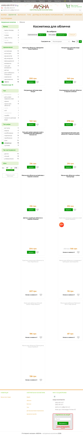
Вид (73, 41)
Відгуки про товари (6, 397)
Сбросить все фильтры (10, 175)
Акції (49, 1)
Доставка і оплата (30, 1)
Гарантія (42, 1)
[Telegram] (18, 5)
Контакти (57, 1)
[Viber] (16, 5)
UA (65, 1)
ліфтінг (41, 34)
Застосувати (10, 170)
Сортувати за (45, 41)
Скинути (72, 34)
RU (70, 1)
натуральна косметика (50, 433)
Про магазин (16, 1)
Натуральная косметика (8, 22)
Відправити (63, 423)
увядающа (61, 34)
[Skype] (53, 396)
